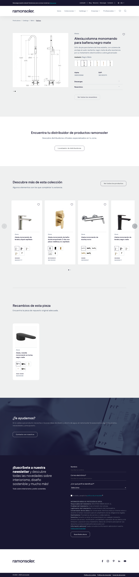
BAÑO (32, 20)
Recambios (78, 87)
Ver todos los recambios (87, 97)
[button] (13, 91)
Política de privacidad (104, 575)
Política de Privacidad (78, 528)
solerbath (82, 3)
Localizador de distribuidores (69, 148)
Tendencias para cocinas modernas (34, 3)
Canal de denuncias (119, 575)
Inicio (59, 11)
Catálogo (26, 20)
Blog (90, 3)
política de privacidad (94, 495)
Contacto (110, 3)
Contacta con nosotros (25, 434)
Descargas (103, 3)
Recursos (96, 3)
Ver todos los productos (113, 183)
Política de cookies (90, 575)
